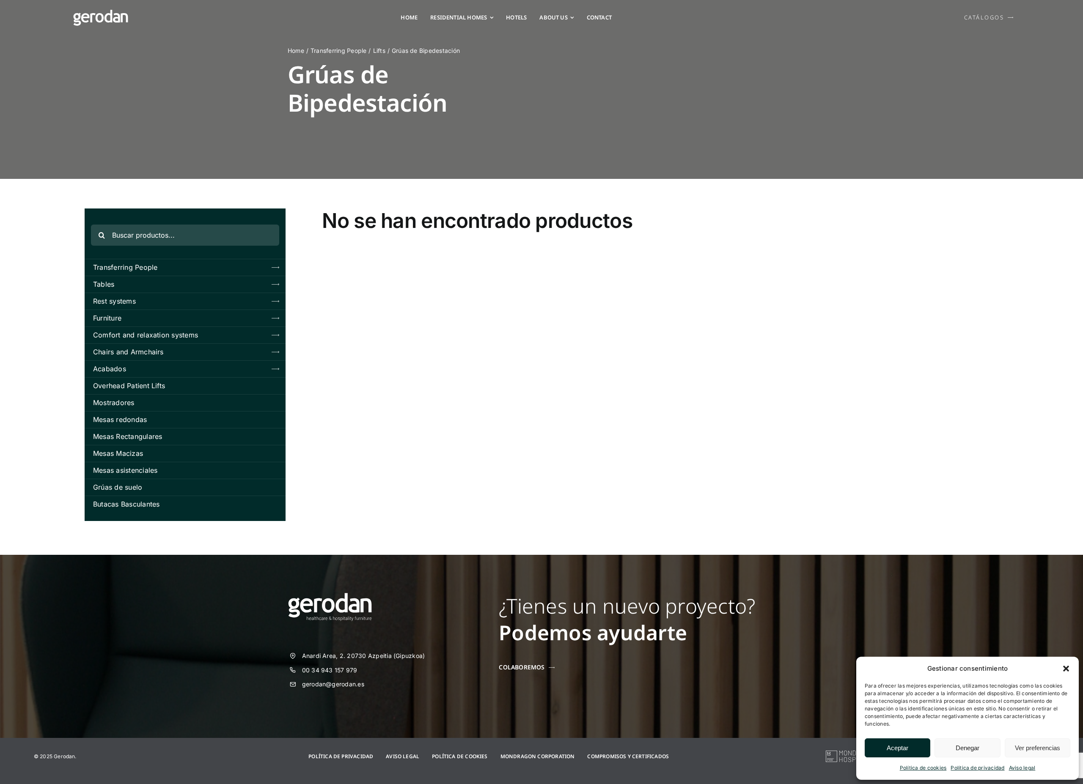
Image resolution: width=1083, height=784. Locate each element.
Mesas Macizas (118, 453)
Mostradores (114, 402)
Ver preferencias (1037, 747)
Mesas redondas (120, 419)
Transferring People (125, 267)
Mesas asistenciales (125, 470)
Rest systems (114, 301)
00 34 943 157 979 (329, 670)
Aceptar (897, 747)
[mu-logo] (851, 754)
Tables (103, 284)
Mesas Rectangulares (127, 436)
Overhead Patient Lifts (129, 385)
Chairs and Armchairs (128, 352)
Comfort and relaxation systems (145, 335)
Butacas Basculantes (126, 504)
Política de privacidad (977, 768)
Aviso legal (1022, 768)
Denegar (967, 747)
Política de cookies (923, 768)
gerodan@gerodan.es (333, 684)
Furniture (107, 318)
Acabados (109, 369)
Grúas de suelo (117, 487)
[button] (1066, 668)
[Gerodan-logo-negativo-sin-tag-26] (100, 13)
